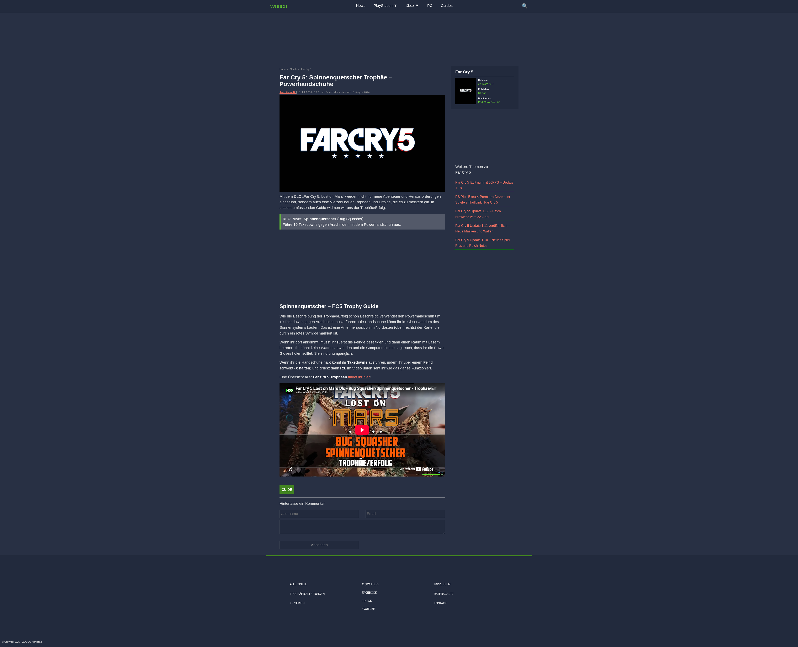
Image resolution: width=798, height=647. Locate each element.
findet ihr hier (359, 377)
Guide (287, 489)
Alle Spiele (298, 584)
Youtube (368, 608)
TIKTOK (367, 600)
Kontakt (440, 603)
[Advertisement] (399, 38)
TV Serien (297, 603)
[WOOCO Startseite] (278, 6)
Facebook (369, 592)
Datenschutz (444, 593)
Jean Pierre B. (288, 92)
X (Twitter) (370, 584)
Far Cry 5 (464, 72)
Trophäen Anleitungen (307, 593)
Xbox (410, 6)
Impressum (442, 584)
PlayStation (383, 6)
